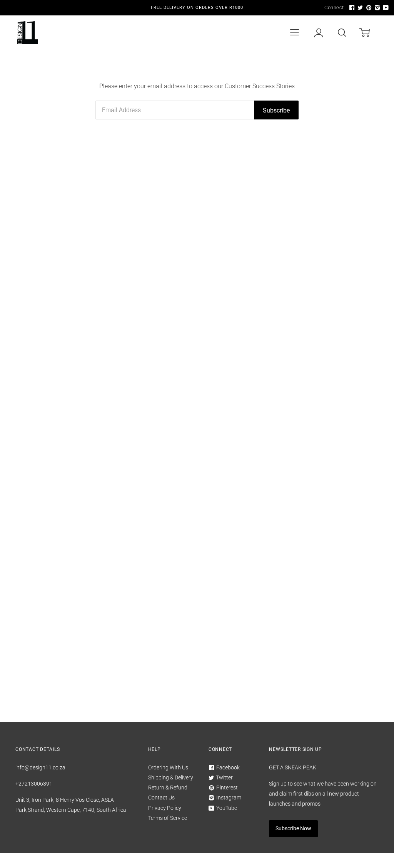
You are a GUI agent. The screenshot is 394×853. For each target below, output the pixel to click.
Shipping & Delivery (170, 777)
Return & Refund (167, 787)
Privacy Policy (164, 808)
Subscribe (276, 110)
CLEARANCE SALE (194, 67)
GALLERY (322, 67)
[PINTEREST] (367, 7)
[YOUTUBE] (384, 7)
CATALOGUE (280, 67)
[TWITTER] (359, 7)
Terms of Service (167, 818)
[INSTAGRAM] (376, 7)
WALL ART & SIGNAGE (87, 67)
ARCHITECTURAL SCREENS (95, 32)
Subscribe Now (293, 828)
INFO (239, 67)
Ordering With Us (168, 767)
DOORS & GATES (223, 32)
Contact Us (161, 797)
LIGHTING (143, 67)
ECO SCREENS (168, 32)
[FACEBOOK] (350, 7)
